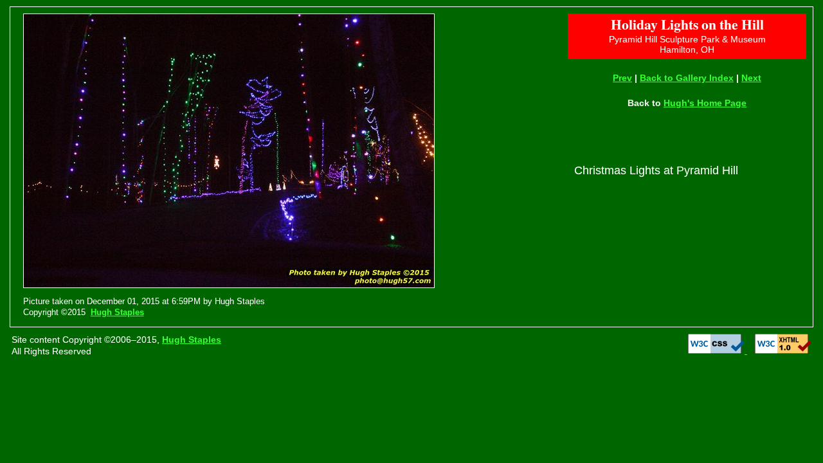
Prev (622, 78)
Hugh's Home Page (705, 103)
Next (751, 78)
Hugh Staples (117, 312)
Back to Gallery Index (687, 78)
